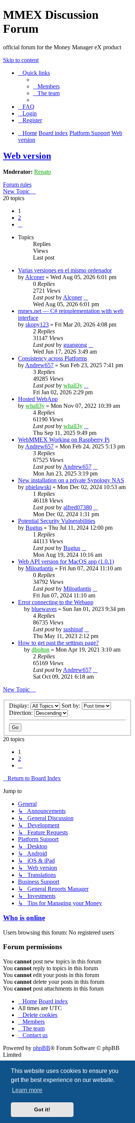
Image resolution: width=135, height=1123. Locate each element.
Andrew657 (39, 365)
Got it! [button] (42, 1109)
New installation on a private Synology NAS (71, 480)
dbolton (41, 649)
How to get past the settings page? (58, 643)
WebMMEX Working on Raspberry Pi (64, 439)
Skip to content (21, 60)
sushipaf (73, 629)
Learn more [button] (27, 1090)
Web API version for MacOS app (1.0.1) (66, 561)
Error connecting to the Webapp (55, 602)
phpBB (41, 1048)
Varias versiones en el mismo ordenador (65, 270)
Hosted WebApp (38, 399)
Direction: (21, 713)
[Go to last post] (86, 297)
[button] (20, 224)
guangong (75, 345)
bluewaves (44, 609)
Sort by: (72, 705)
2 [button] (19, 217)
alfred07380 (77, 507)
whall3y (72, 385)
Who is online (24, 918)
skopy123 (37, 324)
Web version (27, 156)
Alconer (34, 277)
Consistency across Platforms (52, 358)
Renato (42, 172)
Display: (19, 705)
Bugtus (34, 527)
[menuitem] (46, 86)
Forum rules (17, 184)
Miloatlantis (39, 568)
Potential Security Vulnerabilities (56, 521)
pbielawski (38, 487)
